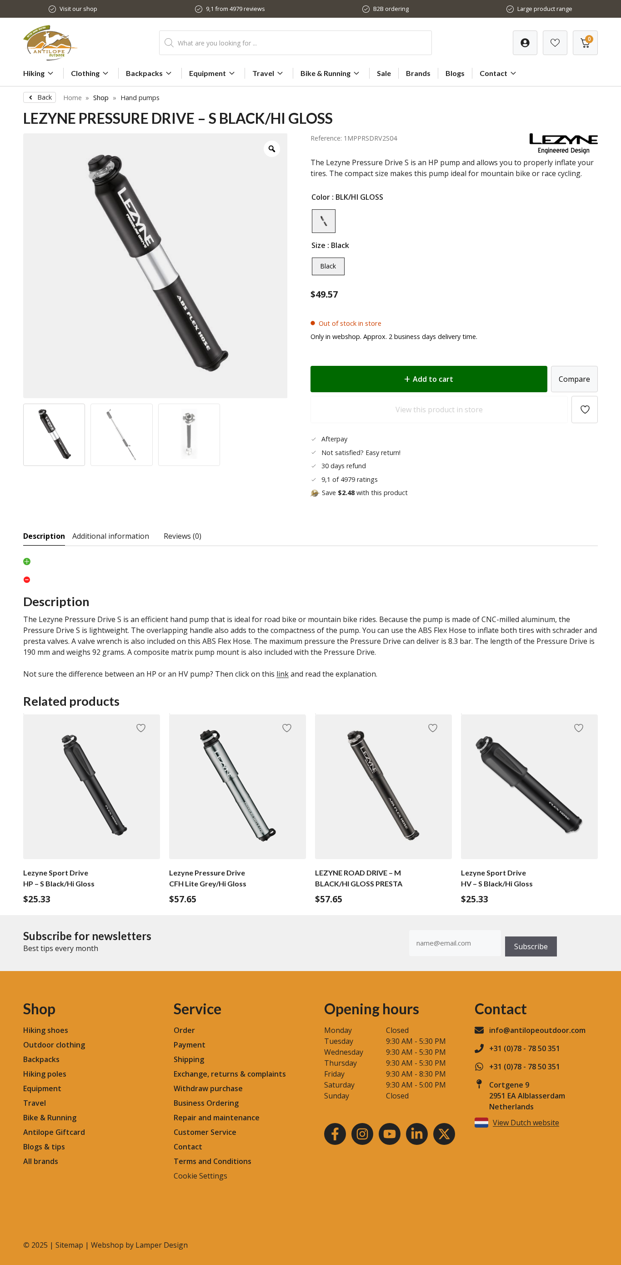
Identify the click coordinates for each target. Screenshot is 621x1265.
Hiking (34, 73)
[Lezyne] (564, 152)
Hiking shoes (45, 1030)
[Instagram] (362, 1134)
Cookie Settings (200, 1176)
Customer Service (205, 1132)
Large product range (544, 9)
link (282, 674)
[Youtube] (390, 1134)
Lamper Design (161, 1245)
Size (318, 245)
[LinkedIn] (417, 1134)
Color (320, 197)
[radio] (323, 221)
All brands (40, 1161)
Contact (493, 73)
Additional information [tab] (110, 536)
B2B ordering (391, 9)
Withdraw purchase (208, 1088)
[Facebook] (335, 1134)
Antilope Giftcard (54, 1132)
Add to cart (433, 379)
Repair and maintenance (217, 1118)
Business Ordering (206, 1103)
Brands (418, 73)
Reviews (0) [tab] (182, 536)
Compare (574, 379)
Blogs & (36, 1147)
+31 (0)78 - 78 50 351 (524, 1048)
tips (58, 1147)
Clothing (85, 73)
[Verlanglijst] (525, 42)
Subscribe (531, 946)
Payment (189, 1045)
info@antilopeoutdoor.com (537, 1030)
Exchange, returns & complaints (230, 1074)
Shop (101, 97)
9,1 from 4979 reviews (235, 9)
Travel (263, 73)
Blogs (455, 73)
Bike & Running (325, 73)
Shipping (189, 1059)
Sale (384, 73)
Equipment (207, 73)
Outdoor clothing (54, 1045)
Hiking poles (44, 1074)
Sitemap (69, 1245)
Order (184, 1030)
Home (72, 97)
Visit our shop (78, 9)
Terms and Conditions (212, 1161)
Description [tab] (44, 536)
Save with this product (365, 492)
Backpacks (144, 73)
